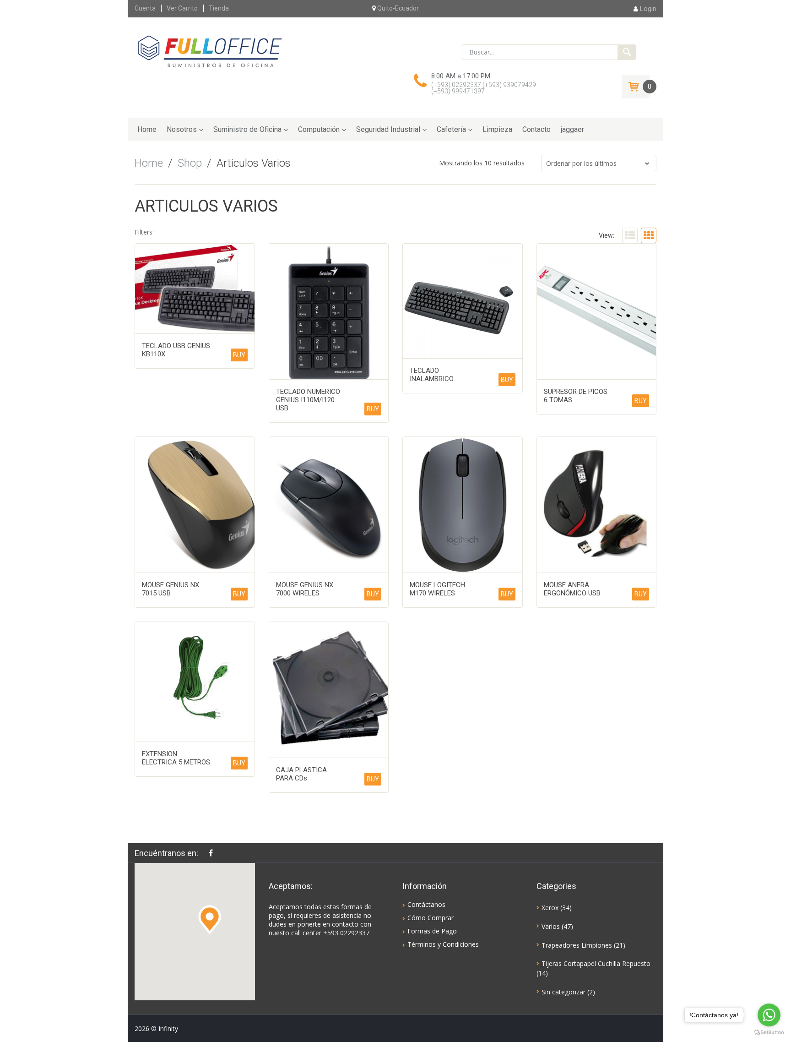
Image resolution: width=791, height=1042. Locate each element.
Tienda (219, 8)
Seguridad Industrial (388, 129)
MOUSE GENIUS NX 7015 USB (170, 589)
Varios (551, 926)
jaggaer (572, 129)
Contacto (536, 129)
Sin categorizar (563, 991)
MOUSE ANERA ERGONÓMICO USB (572, 589)
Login (648, 9)
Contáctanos (426, 904)
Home (147, 129)
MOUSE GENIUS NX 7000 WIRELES (304, 589)
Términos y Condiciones (443, 944)
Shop (190, 163)
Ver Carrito (182, 8)
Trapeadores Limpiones (577, 945)
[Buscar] (627, 52)
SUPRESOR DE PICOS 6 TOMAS (575, 395)
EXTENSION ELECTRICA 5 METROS (176, 758)
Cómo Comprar (430, 917)
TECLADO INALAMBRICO (432, 374)
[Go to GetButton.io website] (769, 1033)
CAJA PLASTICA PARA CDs (301, 774)
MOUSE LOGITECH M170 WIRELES (437, 589)
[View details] (195, 288)
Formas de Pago (432, 931)
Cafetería (451, 129)
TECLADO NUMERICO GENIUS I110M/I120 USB (308, 399)
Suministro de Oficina (247, 129)
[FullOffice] (210, 51)
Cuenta (145, 8)
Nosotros (182, 129)
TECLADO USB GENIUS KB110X (176, 350)
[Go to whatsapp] (769, 1015)
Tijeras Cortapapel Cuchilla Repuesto (596, 963)
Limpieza (497, 129)
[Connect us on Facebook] (213, 853)
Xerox (550, 907)
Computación (319, 129)
